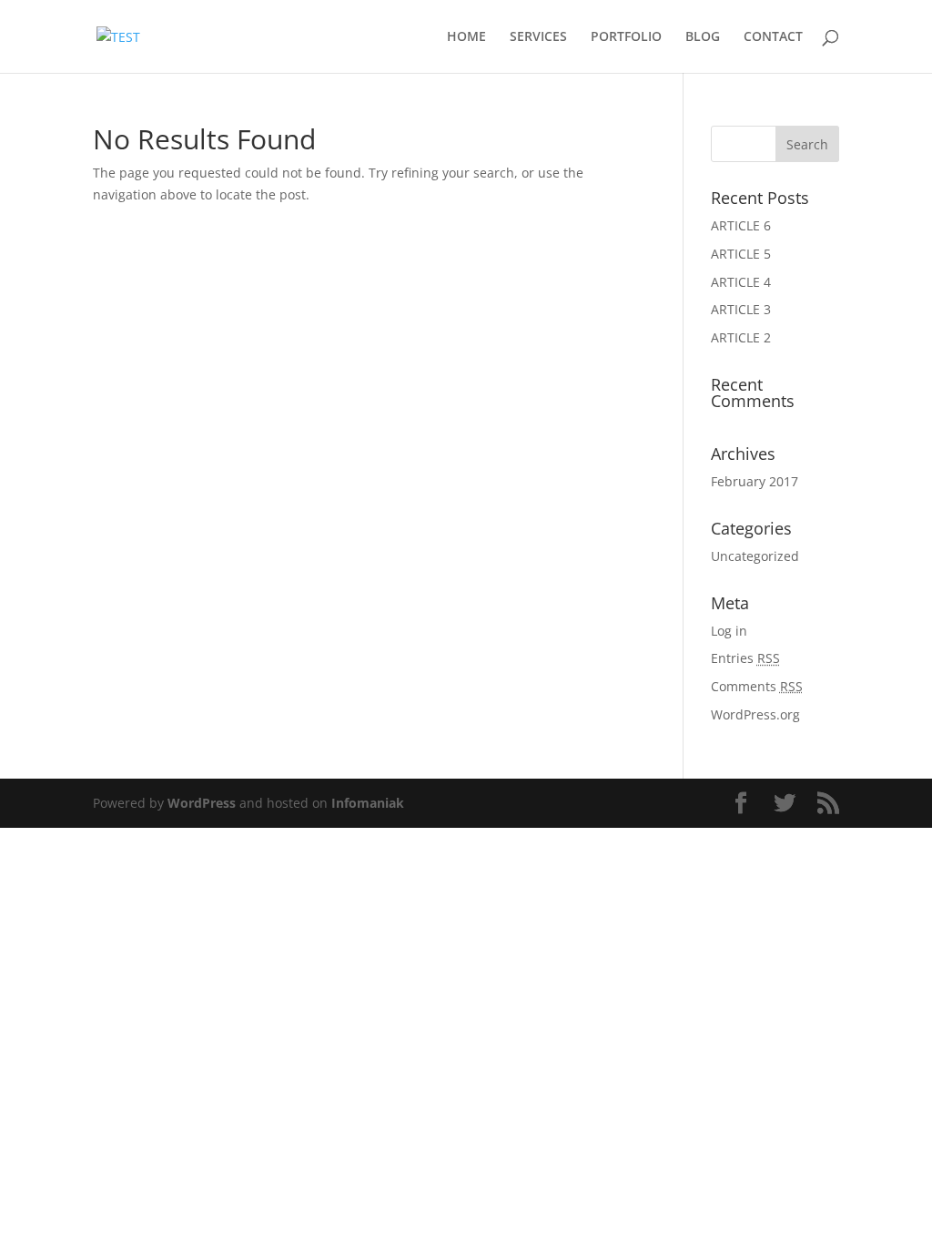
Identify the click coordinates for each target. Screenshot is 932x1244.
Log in (729, 630)
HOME (466, 37)
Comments (757, 686)
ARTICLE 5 (741, 253)
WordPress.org (755, 714)
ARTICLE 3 (741, 309)
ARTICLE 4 (741, 282)
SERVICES (538, 37)
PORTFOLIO (626, 37)
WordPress (201, 802)
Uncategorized (755, 556)
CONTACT (773, 37)
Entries (745, 658)
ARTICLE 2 (741, 337)
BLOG (702, 37)
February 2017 (754, 481)
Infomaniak (367, 802)
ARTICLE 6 (741, 225)
